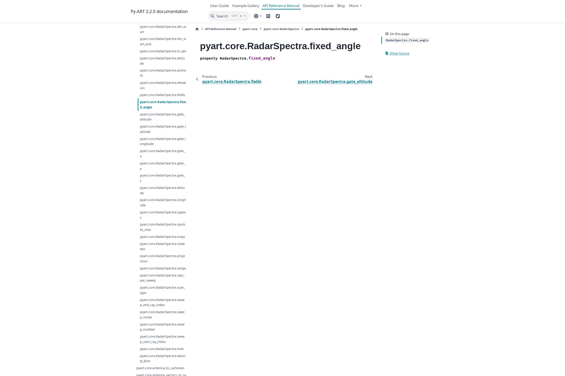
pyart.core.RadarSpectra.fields (162, 95)
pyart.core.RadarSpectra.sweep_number (162, 327)
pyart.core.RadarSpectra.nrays (162, 237)
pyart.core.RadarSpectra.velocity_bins (163, 358)
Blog (341, 5)
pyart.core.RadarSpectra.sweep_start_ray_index (162, 339)
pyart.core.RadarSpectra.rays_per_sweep (162, 278)
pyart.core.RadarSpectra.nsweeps (162, 246)
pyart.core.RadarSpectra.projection (162, 258)
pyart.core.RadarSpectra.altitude (162, 61)
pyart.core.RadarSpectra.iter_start (163, 29)
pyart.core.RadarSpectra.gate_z (162, 178)
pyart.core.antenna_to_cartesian (160, 368)
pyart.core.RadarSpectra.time (162, 349)
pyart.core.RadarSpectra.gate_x (162, 153)
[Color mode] (257, 16)
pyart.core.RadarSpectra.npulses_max (162, 227)
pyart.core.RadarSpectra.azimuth (163, 73)
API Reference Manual (281, 5)
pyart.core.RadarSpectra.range (163, 268)
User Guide (219, 5)
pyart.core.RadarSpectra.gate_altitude (162, 117)
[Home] (197, 29)
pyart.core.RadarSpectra (281, 29)
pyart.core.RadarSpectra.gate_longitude (163, 141)
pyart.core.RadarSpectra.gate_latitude (163, 129)
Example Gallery (245, 5)
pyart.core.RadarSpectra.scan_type (162, 290)
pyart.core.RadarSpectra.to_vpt (163, 51)
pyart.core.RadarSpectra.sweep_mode (162, 314)
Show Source (399, 53)
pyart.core (250, 29)
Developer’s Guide (318, 5)
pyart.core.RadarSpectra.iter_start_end (163, 41)
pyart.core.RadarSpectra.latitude (162, 190)
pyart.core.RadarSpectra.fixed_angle (163, 104)
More (354, 5)
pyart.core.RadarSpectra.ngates (163, 215)
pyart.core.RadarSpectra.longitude (163, 202)
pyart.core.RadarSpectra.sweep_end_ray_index (162, 302)
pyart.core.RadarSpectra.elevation (163, 85)
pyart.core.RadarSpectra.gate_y (162, 166)
